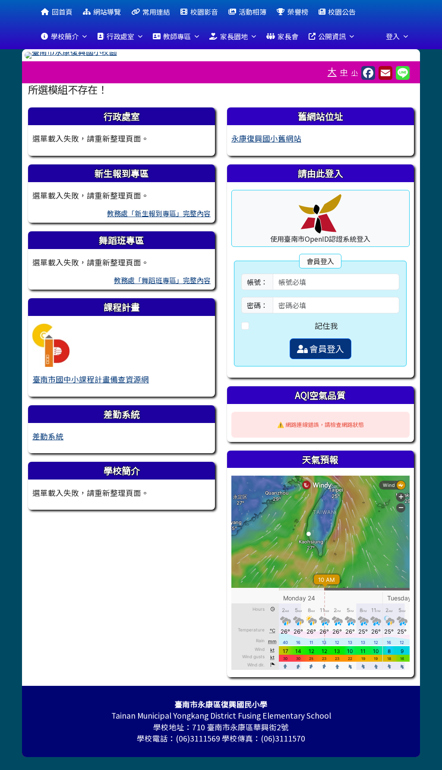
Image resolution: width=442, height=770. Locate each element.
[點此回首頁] (221, 55)
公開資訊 (332, 36)
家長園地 (234, 36)
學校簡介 (65, 36)
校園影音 (204, 11)
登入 (393, 36)
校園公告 (342, 11)
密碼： (257, 305)
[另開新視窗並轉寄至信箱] (385, 73)
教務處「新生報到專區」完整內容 (159, 213)
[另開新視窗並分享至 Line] (403, 73)
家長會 (288, 36)
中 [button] (344, 71)
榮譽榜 (297, 11)
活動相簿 (252, 11)
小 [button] (354, 72)
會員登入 (326, 348)
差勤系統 (47, 436)
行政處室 (120, 36)
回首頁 (62, 11)
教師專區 (177, 36)
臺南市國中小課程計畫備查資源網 (90, 379)
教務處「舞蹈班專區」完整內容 (162, 280)
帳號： (257, 282)
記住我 (326, 325)
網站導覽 (107, 11)
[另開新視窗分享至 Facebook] (368, 73)
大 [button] (332, 71)
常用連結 (156, 11)
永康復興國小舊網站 (266, 138)
